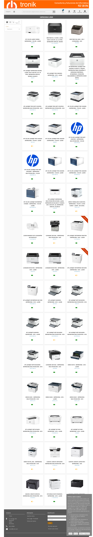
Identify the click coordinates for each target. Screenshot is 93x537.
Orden (7, 26)
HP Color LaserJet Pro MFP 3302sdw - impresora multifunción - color (32, 171)
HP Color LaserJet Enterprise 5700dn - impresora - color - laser (33, 203)
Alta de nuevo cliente (53, 528)
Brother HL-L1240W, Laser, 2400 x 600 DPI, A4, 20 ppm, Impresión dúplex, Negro (55, 39)
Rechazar (76, 533)
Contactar (85, 12)
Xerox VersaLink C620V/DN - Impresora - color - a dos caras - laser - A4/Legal (77, 203)
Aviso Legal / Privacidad (32, 518)
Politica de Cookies (31, 521)
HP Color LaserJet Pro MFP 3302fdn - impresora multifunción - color (77, 139)
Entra (69, 12)
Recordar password (52, 526)
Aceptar (70, 533)
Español (74, 12)
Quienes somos (31, 516)
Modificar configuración (84, 533)
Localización (79, 12)
